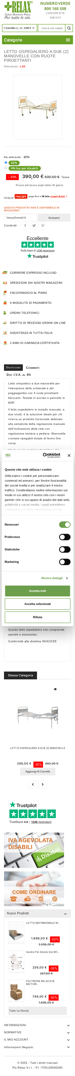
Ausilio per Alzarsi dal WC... (43, 951)
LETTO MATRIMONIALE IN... (43, 922)
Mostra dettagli (52, 578)
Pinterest (43, 225)
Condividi (25, 225)
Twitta (34, 225)
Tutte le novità (19, 1010)
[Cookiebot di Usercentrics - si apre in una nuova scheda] (44, 455)
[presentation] (33, 784)
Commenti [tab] (33, 367)
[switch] (64, 537)
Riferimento (11, 66)
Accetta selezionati (37, 604)
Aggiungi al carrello (37, 771)
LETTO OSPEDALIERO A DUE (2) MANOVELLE (37, 748)
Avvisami (54, 217)
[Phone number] (54, 10)
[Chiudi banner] (69, 455)
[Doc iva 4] (34, 850)
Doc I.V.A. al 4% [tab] (19, 374)
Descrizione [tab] (13, 367)
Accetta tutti (37, 591)
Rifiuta (37, 617)
